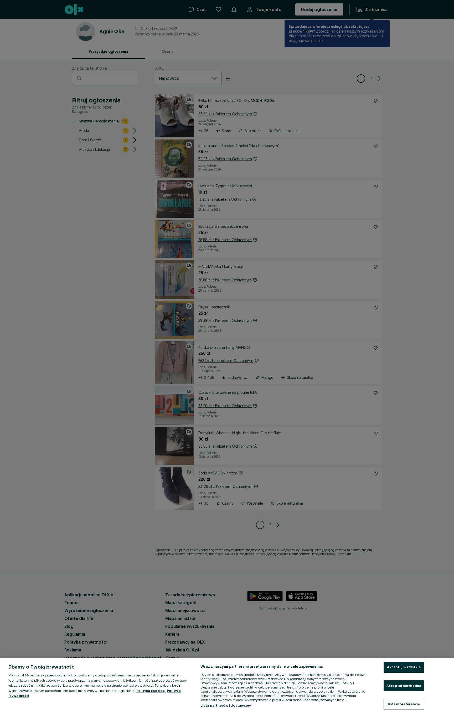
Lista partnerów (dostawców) (226, 705)
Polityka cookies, (151, 691)
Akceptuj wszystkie (403, 667)
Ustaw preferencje (404, 704)
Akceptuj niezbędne (403, 686)
